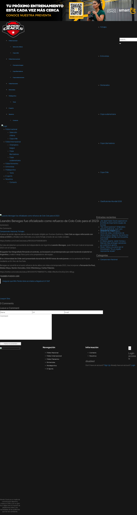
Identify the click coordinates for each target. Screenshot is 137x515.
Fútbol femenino (13, 83)
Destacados (105, 85)
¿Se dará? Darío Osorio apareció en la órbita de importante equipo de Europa (113, 223)
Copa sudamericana (18, 77)
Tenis (14, 102)
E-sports (11, 108)
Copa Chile (104, 172)
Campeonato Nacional (8, 231)
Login (133, 365)
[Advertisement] (68, 199)
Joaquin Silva (5, 299)
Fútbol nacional (13, 40)
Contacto (15, 120)
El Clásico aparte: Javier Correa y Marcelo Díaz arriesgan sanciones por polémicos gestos (113, 243)
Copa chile (16, 53)
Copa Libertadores (107, 143)
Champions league (18, 65)
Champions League (107, 230)
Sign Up (107, 365)
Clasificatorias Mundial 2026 (111, 201)
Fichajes (21, 231)
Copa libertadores (18, 71)
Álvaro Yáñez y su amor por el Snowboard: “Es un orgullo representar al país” (111, 249)
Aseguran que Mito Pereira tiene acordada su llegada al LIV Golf (26, 281)
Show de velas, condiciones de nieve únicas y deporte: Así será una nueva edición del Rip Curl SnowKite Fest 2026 (114, 236)
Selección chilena (18, 47)
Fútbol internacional (14, 59)
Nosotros (11, 114)
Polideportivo (12, 96)
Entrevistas (12, 89)
